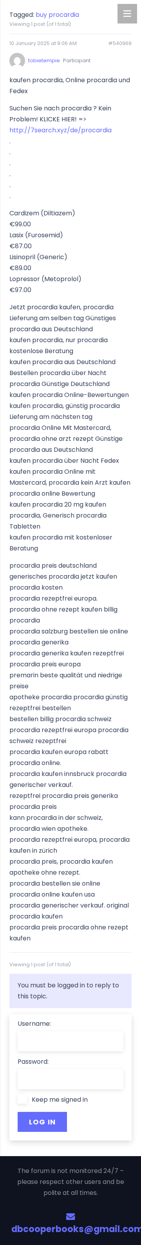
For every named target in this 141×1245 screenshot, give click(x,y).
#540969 (120, 43)
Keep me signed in (60, 1099)
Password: (33, 1061)
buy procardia (57, 14)
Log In (42, 1122)
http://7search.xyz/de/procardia (60, 130)
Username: (34, 1023)
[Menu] (127, 13)
